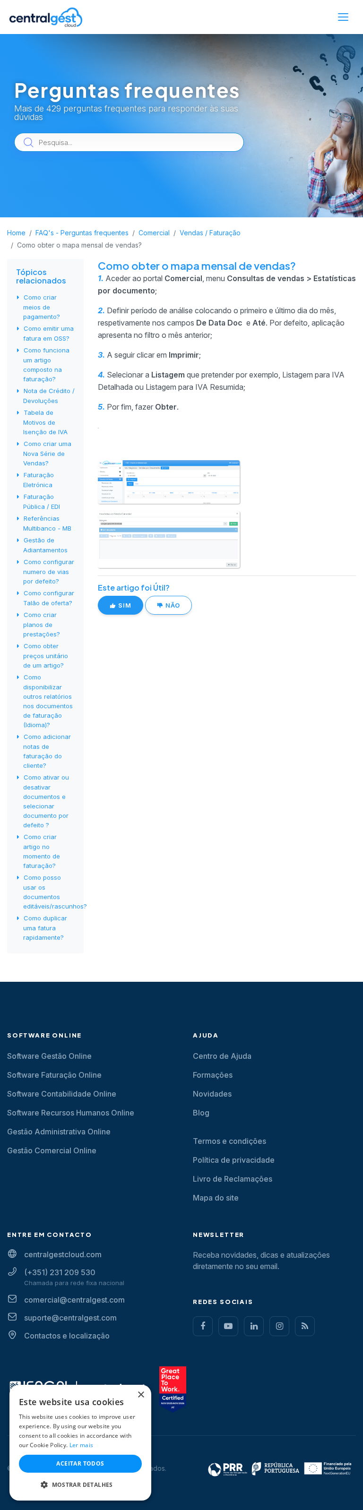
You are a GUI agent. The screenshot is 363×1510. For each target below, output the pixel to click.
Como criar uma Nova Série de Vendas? (47, 453)
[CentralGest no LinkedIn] (254, 1326)
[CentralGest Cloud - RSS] (305, 1326)
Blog (201, 1112)
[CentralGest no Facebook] (203, 1326)
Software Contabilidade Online (61, 1093)
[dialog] (80, 1443)
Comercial (154, 233)
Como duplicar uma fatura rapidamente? (45, 927)
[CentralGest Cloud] (45, 17)
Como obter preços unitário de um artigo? (45, 655)
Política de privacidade (234, 1160)
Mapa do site (216, 1197)
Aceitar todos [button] (80, 1463)
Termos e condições (229, 1141)
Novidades (212, 1093)
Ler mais (81, 1445)
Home (16, 233)
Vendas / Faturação (210, 233)
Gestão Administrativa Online (59, 1131)
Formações (213, 1075)
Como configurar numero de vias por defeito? (48, 571)
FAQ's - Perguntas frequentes (82, 233)
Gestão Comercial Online (51, 1150)
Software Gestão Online (49, 1056)
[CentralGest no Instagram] (279, 1326)
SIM (123, 605)
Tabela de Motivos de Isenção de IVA (45, 422)
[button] (80, 1485)
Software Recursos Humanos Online (70, 1112)
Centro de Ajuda (222, 1056)
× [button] (140, 1394)
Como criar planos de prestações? (41, 624)
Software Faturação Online (54, 1075)
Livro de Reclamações (232, 1179)
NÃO (172, 605)
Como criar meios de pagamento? (41, 306)
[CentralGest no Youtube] (228, 1326)
